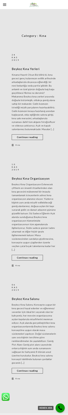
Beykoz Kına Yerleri (26, 69)
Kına (18, 145)
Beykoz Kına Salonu (25, 299)
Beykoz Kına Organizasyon (31, 178)
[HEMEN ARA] (60, 408)
